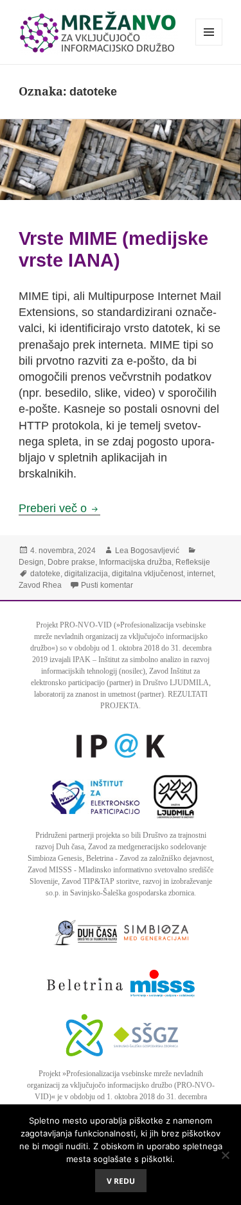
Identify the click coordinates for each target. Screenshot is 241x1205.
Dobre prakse (71, 562)
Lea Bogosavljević (147, 550)
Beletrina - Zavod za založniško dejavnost (149, 858)
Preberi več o (59, 508)
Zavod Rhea (40, 585)
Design (31, 562)
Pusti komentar (107, 585)
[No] (225, 1155)
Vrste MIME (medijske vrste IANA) (113, 249)
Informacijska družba (135, 562)
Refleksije (192, 562)
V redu (121, 1181)
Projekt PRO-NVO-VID (74, 624)
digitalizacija (86, 573)
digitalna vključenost (147, 573)
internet (200, 573)
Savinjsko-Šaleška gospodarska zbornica (132, 892)
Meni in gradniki (209, 45)
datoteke (45, 573)
